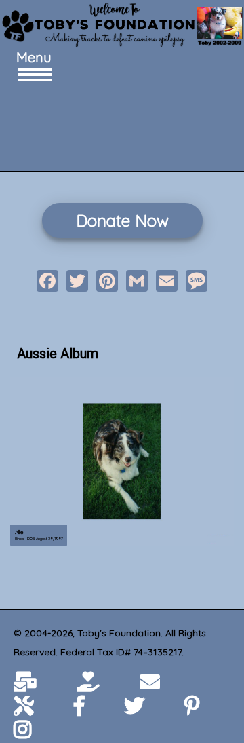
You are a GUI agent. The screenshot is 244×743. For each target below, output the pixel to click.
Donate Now (122, 220)
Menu (30, 57)
